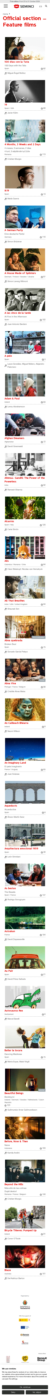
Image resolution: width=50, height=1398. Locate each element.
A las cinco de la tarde (18, 313)
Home (5, 14)
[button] (6, 6)
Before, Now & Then (16, 1141)
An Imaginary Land (15, 763)
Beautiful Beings (14, 1093)
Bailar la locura (13, 1050)
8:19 (7, 191)
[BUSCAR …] (46, 6)
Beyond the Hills (14, 1184)
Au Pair (9, 971)
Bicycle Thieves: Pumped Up (21, 1230)
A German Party (14, 230)
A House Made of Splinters (20, 273)
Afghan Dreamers (14, 438)
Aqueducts (11, 806)
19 (6, 105)
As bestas (10, 888)
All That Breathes (15, 601)
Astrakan (10, 931)
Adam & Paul (12, 399)
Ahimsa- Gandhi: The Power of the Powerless (25, 480)
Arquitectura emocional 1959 (21, 848)
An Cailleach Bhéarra (16, 723)
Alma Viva (10, 683)
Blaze (8, 1270)
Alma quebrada (13, 640)
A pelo (8, 356)
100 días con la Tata (17, 62)
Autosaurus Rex (14, 1011)
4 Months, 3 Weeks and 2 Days (23, 144)
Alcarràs (9, 521)
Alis (7, 561)
